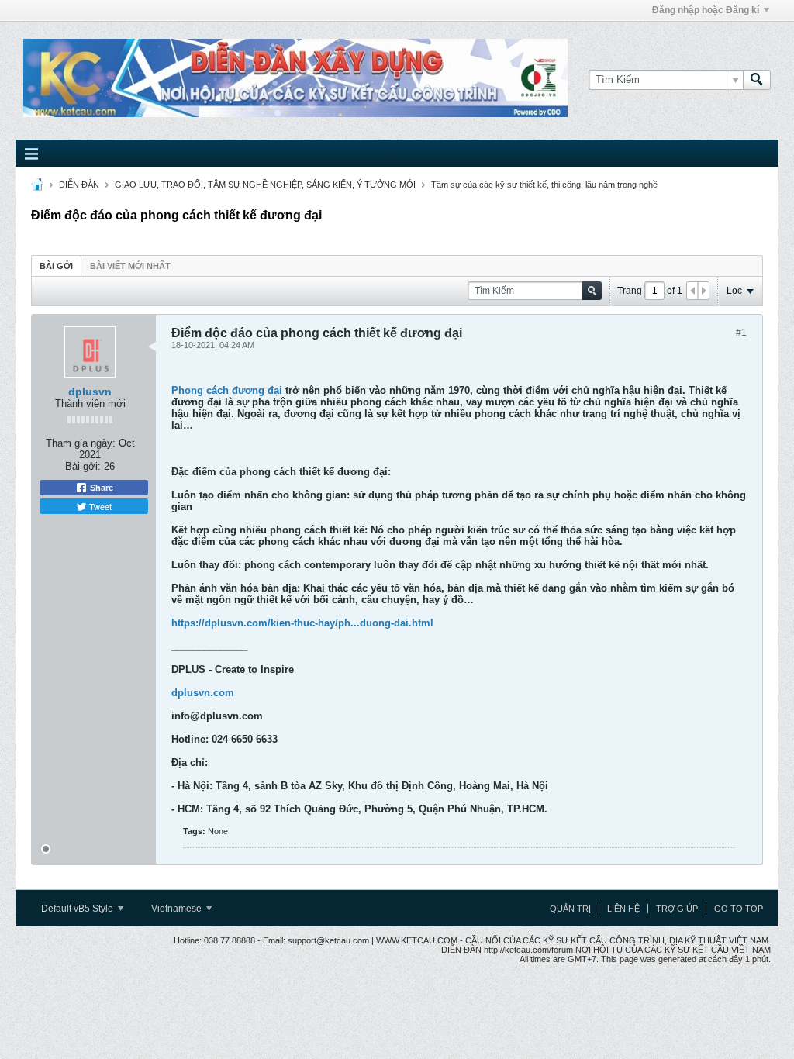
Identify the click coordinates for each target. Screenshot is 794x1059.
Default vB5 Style (78, 908)
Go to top (738, 908)
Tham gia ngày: (81, 443)
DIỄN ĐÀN (79, 184)
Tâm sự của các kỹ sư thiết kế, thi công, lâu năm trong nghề (544, 184)
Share (100, 487)
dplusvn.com (202, 693)
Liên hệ (623, 908)
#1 (741, 332)
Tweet (99, 506)
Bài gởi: (83, 466)
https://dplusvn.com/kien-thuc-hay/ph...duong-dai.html (302, 623)
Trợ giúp (677, 908)
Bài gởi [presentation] (56, 266)
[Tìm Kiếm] (757, 80)
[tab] (56, 265)
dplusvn (90, 391)
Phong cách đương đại (226, 390)
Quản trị (570, 908)
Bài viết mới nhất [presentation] (130, 266)
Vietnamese (177, 908)
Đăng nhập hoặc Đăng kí (705, 10)
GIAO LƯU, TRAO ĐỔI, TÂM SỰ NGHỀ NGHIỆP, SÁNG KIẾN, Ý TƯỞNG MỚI (265, 184)
